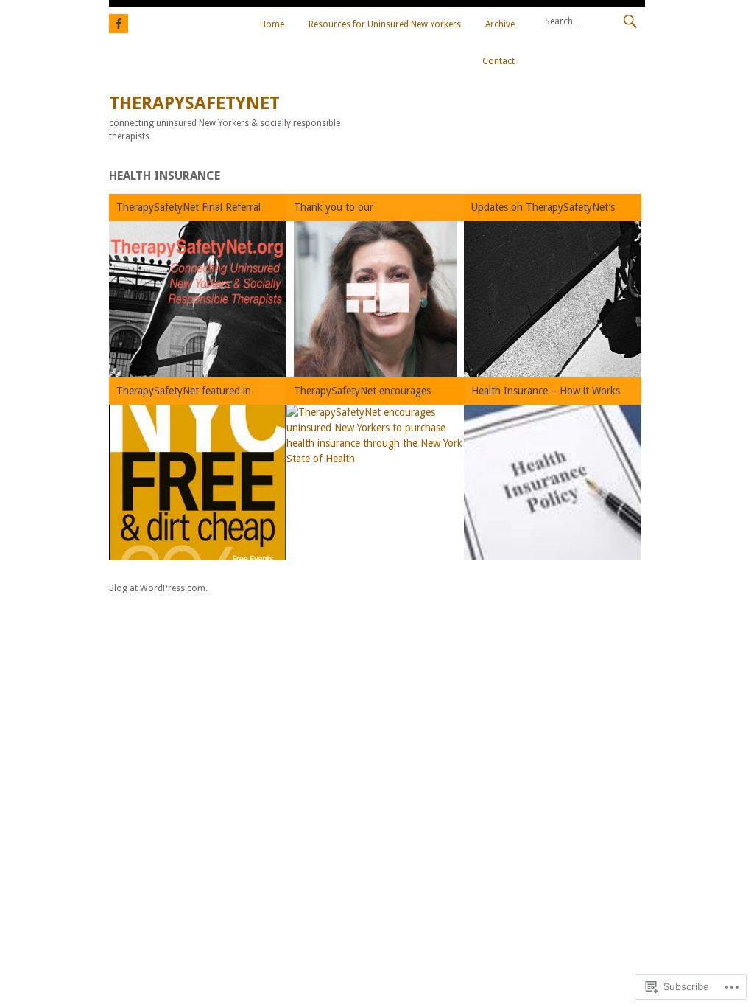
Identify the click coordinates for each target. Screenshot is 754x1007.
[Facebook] (118, 21)
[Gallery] (375, 299)
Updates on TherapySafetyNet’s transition (543, 209)
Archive (500, 24)
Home (272, 24)
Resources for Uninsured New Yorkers (385, 24)
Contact (498, 61)
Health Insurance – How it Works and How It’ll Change (545, 393)
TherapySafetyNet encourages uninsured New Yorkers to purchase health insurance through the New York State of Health (373, 393)
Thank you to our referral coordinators (340, 209)
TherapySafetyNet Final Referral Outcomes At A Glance (188, 209)
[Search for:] (591, 21)
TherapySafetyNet (194, 103)
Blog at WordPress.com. (158, 588)
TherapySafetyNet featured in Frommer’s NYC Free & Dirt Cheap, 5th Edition (194, 393)
